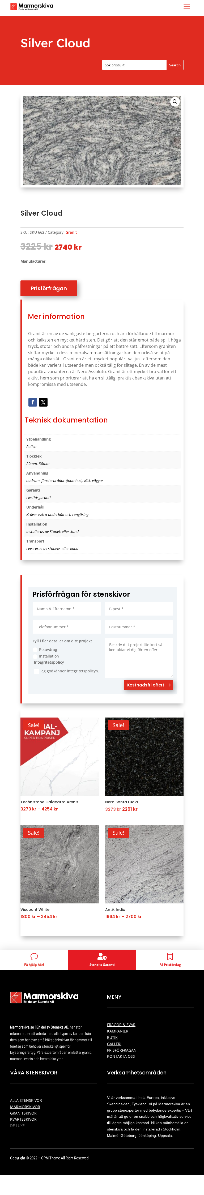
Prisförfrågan (49, 288)
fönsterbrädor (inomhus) (61, 480)
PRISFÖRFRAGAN (122, 1050)
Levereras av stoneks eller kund (52, 548)
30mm (44, 463)
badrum (33, 480)
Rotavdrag (48, 649)
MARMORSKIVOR (25, 1106)
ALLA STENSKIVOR (26, 1100)
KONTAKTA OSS (121, 1056)
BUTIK (112, 1037)
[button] (175, 101)
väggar (97, 480)
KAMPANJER (117, 1031)
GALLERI (114, 1043)
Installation (49, 656)
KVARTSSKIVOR (23, 1119)
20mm (31, 463)
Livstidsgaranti (38, 497)
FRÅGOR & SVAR (121, 1024)
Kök (87, 480)
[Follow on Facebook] (32, 402)
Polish (31, 446)
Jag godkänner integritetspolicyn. (69, 670)
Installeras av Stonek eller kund (52, 531)
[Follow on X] (43, 402)
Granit (71, 232)
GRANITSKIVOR (23, 1113)
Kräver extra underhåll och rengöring (57, 514)
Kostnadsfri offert (145, 685)
